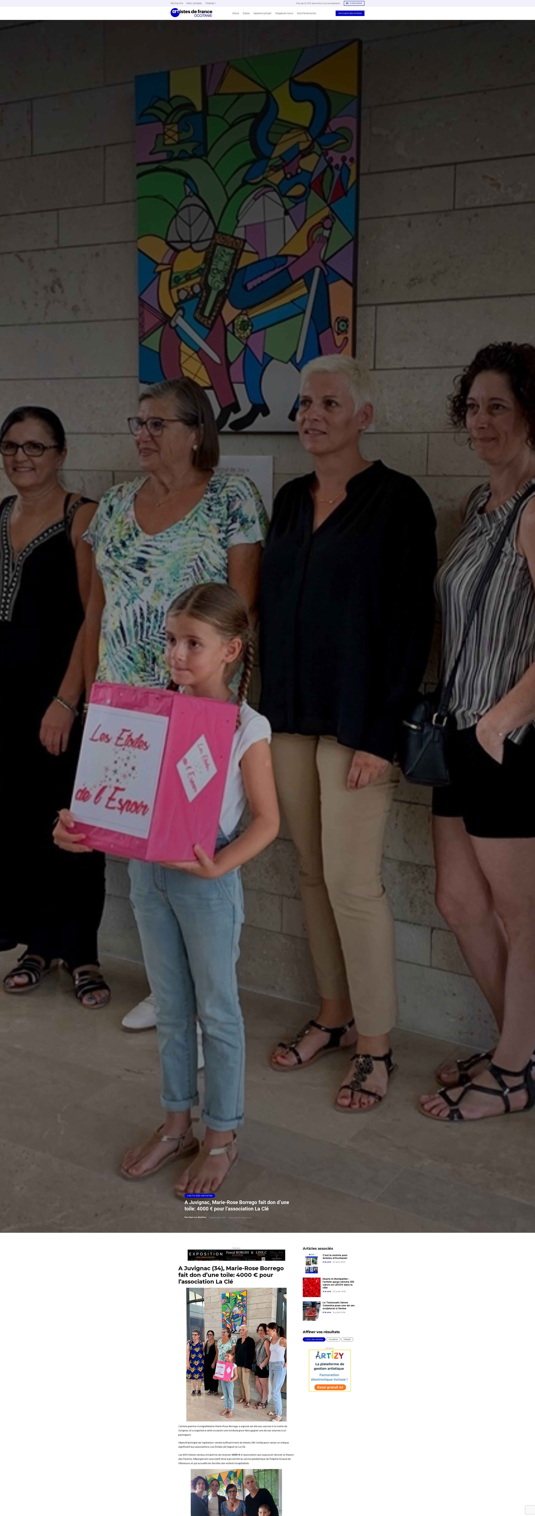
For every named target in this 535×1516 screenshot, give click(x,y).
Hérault (347, 1339)
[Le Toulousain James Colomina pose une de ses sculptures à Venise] (312, 1311)
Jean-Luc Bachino (197, 1217)
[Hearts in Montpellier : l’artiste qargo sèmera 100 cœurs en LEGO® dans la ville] (312, 1287)
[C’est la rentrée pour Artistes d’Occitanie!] (312, 1263)
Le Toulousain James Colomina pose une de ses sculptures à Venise (339, 1305)
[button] (177, 3)
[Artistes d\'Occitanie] (191, 12)
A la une (327, 1262)
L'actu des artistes (200, 1195)
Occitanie (333, 1339)
